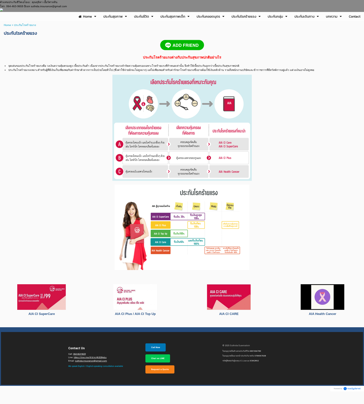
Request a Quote (160, 369)
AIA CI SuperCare (41, 314)
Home (7, 25)
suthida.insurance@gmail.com (91, 361)
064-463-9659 (79, 354)
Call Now (155, 347)
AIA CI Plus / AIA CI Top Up (135, 314)
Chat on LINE (157, 358)
